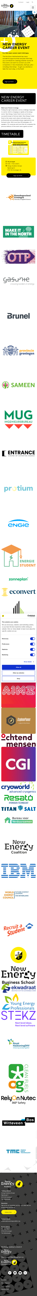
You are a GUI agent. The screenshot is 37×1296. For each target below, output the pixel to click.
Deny (18, 678)
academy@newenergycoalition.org (10, 1221)
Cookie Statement (5, 1286)
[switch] (32, 644)
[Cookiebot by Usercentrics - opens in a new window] (27, 616)
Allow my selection (18, 673)
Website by (5, 1289)
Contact (20, 2)
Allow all (18, 667)
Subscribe (8, 1212)
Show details (28, 661)
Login (27, 2)
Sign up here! (9, 81)
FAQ (2, 1276)
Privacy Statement (5, 1283)
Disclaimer (3, 1280)
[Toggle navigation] (33, 7)
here (26, 53)
